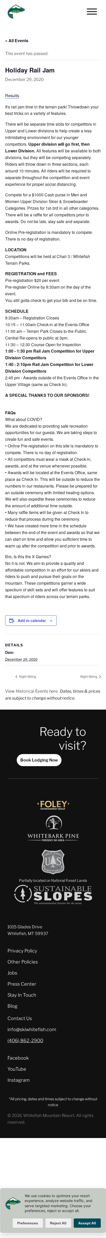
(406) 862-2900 (25, 1040)
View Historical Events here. (31, 691)
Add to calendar (32, 620)
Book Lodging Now (39, 760)
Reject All (58, 1223)
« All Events (16, 40)
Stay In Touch (21, 995)
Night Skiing (27, 676)
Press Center (21, 984)
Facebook (18, 1058)
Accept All (87, 1223)
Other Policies (22, 962)
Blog (12, 1006)
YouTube (16, 1069)
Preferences (27, 1223)
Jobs (12, 973)
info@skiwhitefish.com (31, 1029)
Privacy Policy (22, 950)
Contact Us (19, 1018)
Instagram (18, 1080)
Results (12, 95)
